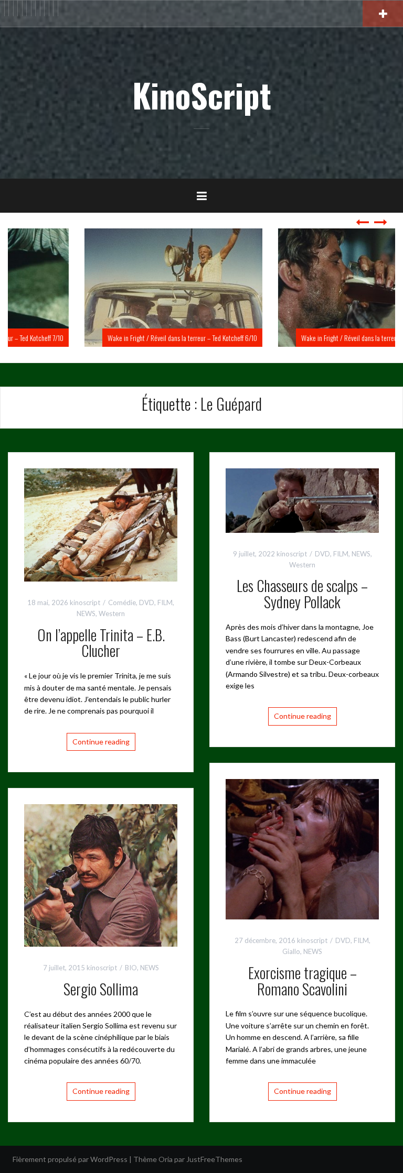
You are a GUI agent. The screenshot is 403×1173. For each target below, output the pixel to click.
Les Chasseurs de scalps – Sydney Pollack (302, 593)
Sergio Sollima (100, 989)
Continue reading (101, 741)
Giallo (291, 951)
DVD (146, 602)
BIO (131, 967)
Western (112, 613)
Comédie (122, 602)
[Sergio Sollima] (100, 874)
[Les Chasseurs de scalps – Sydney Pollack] (302, 499)
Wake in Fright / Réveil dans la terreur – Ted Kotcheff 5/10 (307, 337)
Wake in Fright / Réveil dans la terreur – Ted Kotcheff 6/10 (113, 337)
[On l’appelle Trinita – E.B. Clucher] (100, 524)
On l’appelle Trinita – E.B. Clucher (101, 643)
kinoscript (85, 602)
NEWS (86, 613)
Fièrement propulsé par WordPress (70, 1159)
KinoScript (201, 95)
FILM (165, 602)
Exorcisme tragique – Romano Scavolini (302, 981)
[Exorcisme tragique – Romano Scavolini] (302, 847)
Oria (165, 1159)
